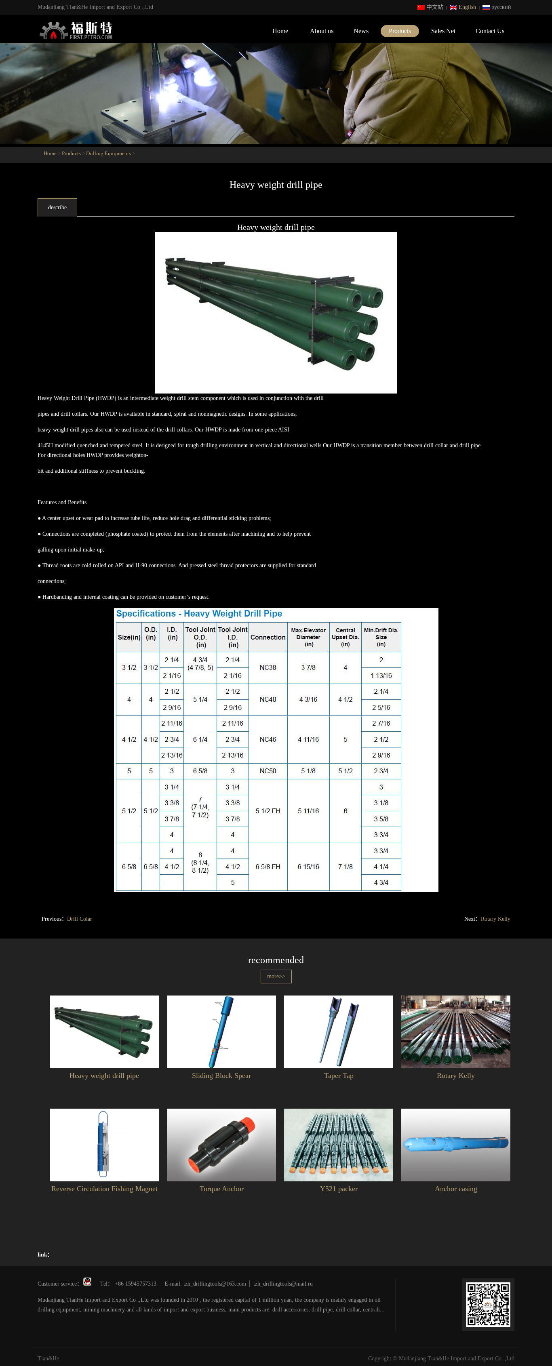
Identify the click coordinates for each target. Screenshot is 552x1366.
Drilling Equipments (108, 153)
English (466, 7)
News (361, 30)
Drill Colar (79, 919)
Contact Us (490, 30)
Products (400, 30)
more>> (276, 976)
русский (500, 7)
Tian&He (48, 1358)
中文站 (434, 7)
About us (321, 30)
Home (280, 30)
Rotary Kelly (495, 919)
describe (57, 207)
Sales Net (443, 30)
